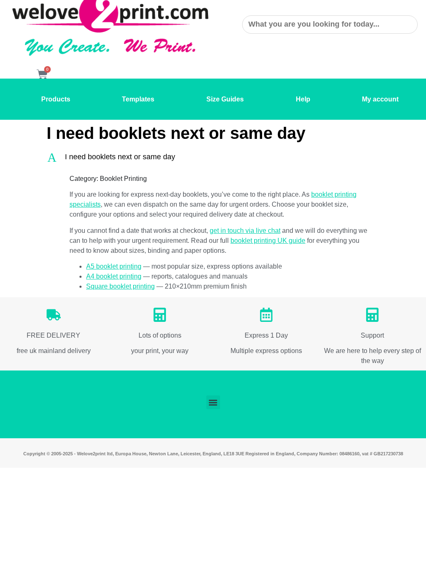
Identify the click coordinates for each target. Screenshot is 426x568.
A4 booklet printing (113, 276)
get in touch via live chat (245, 230)
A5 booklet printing (113, 266)
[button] (213, 157)
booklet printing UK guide (267, 240)
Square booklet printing (120, 286)
